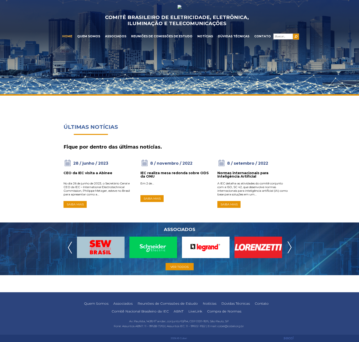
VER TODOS (179, 267)
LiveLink (195, 311)
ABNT (178, 311)
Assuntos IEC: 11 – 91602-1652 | (187, 326)
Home (67, 36)
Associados (115, 36)
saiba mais (75, 204)
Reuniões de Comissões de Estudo (161, 36)
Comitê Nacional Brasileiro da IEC (140, 311)
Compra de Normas (224, 311)
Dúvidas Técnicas (233, 36)
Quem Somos (88, 36)
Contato (262, 36)
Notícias (205, 36)
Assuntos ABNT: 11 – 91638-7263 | (144, 326)
